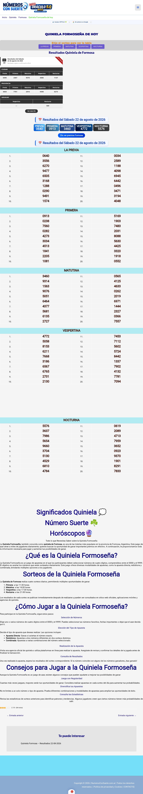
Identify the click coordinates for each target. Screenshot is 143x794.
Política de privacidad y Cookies (108, 787)
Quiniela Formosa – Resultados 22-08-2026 (41, 743)
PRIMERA (57, 46)
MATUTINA (70, 46)
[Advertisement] (71, 402)
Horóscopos (67, 533)
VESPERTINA (83, 46)
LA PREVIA (45, 46)
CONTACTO (129, 787)
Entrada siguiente (127, 715)
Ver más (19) (31, 111)
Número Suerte (66, 523)
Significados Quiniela (67, 512)
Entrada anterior (15, 715)
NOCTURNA (97, 46)
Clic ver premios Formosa (71, 135)
